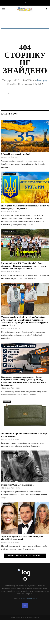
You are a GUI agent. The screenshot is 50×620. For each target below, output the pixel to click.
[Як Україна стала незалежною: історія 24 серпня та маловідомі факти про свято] (25, 187)
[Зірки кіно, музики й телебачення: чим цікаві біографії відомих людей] (25, 518)
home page (42, 80)
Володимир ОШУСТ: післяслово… (17, 485)
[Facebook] (25, 605)
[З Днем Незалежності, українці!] (25, 136)
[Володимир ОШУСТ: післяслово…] (25, 466)
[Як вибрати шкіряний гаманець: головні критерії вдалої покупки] (25, 415)
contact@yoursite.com (29, 598)
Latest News (9, 113)
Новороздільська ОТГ (9, 122)
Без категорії (6, 401)
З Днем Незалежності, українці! (15, 154)
